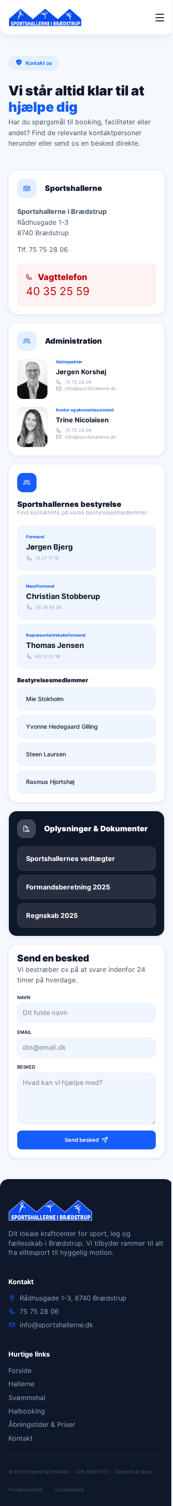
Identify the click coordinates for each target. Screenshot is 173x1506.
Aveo (146, 1472)
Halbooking (26, 1411)
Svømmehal (26, 1397)
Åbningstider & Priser (41, 1424)
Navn (23, 997)
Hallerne (21, 1384)
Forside (19, 1370)
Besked (26, 1067)
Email (24, 1032)
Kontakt (20, 1438)
